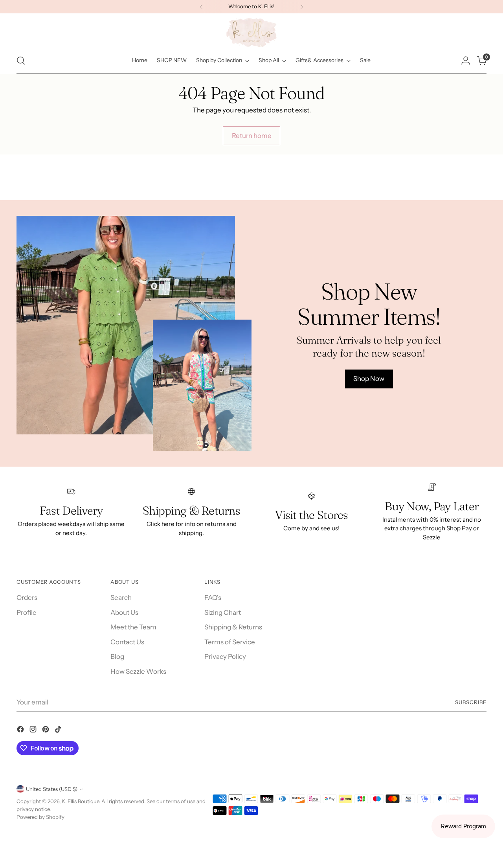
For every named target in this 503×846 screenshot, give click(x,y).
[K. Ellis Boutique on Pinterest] (46, 730)
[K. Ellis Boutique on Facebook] (21, 730)
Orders (27, 597)
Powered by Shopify (40, 817)
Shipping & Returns (233, 627)
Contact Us (127, 642)
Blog (117, 656)
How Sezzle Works (138, 671)
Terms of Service (229, 642)
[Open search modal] (21, 60)
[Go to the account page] (466, 60)
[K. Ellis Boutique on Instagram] (34, 730)
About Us (124, 612)
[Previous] (201, 6)
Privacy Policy (225, 656)
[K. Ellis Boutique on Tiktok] (59, 730)
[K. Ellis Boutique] (251, 32)
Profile (27, 612)
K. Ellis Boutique (80, 801)
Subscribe (470, 702)
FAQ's (212, 597)
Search (121, 597)
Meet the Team (133, 627)
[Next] (301, 6)
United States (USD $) (51, 789)
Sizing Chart (222, 612)
